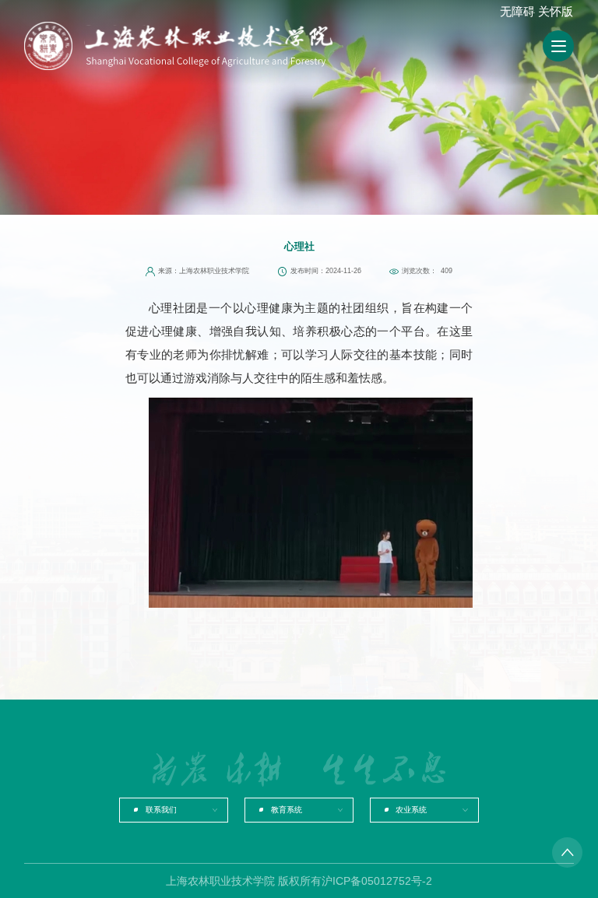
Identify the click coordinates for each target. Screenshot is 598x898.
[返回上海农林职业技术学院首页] (208, 46)
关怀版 (555, 11)
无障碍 (517, 11)
